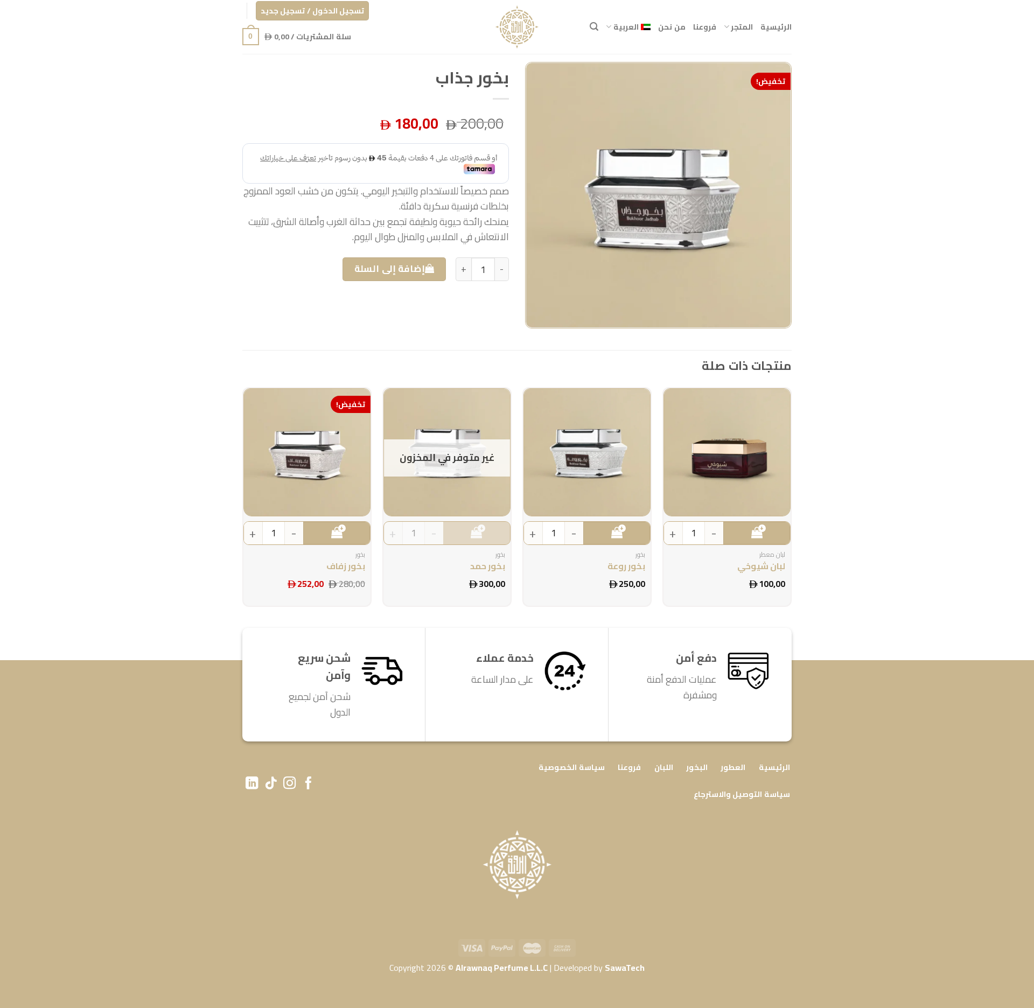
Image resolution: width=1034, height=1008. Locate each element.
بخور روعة (626, 566)
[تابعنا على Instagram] (289, 784)
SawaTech (625, 968)
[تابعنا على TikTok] (270, 784)
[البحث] (594, 26)
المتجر (742, 26)
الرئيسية (776, 26)
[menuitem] (628, 26)
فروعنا (704, 26)
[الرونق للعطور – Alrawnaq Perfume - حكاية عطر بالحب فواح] (517, 27)
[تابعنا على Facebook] (308, 784)
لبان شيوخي (761, 566)
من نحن (671, 26)
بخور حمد (487, 566)
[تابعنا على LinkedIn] (252, 784)
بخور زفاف (345, 566)
